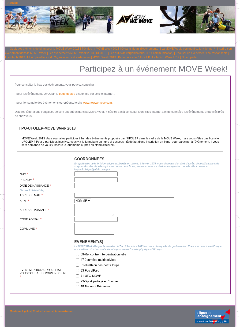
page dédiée (67, 93)
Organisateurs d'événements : (140, 48)
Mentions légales (20, 311)
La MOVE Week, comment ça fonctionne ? (188, 48)
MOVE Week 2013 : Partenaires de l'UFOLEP (121, 57)
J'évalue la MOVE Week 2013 (100, 48)
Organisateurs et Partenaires (72, 57)
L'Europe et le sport (39, 57)
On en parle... (190, 57)
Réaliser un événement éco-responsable (202, 53)
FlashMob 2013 (15, 57)
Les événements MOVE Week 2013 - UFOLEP (78, 53)
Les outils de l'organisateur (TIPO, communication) (141, 53)
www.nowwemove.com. (97, 102)
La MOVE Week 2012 (166, 57)
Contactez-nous (43, 311)
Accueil (13, 2)
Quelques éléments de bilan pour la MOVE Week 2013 (44, 48)
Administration (64, 311)
